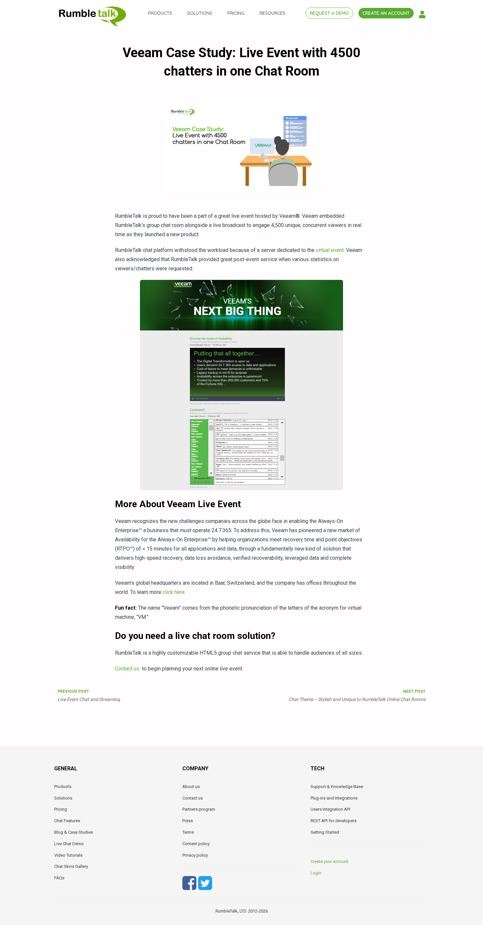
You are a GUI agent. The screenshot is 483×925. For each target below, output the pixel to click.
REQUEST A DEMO (329, 13)
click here (174, 592)
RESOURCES (273, 13)
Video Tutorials (68, 855)
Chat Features (67, 820)
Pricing (60, 809)
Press (187, 820)
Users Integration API (330, 809)
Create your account (329, 861)
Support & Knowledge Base (336, 786)
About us (191, 786)
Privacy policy (195, 855)
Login (315, 872)
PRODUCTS (160, 13)
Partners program (198, 809)
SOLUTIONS (199, 13)
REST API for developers (333, 820)
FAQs (59, 877)
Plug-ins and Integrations (333, 798)
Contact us (128, 669)
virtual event (330, 250)
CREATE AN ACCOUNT (386, 13)
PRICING (235, 13)
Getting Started (324, 832)
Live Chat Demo (69, 843)
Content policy (196, 843)
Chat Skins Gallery (71, 866)
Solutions (63, 798)
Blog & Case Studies (73, 832)
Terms (188, 832)
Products (62, 786)
